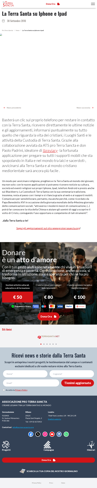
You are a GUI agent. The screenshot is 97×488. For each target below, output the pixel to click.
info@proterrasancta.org (23, 427)
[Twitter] (37, 434)
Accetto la (16, 390)
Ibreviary (50, 150)
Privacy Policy (21, 390)
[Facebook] (30, 434)
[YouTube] (52, 434)
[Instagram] (44, 434)
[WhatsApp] (66, 434)
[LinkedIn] (59, 434)
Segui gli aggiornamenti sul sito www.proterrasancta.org (48, 228)
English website (54, 419)
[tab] (40, 344)
